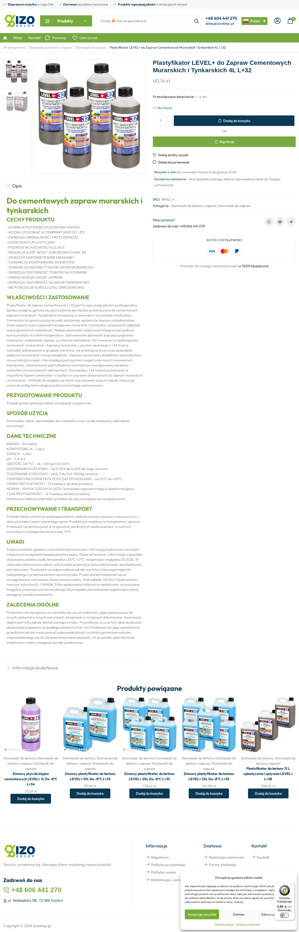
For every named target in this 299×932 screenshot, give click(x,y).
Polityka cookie (163, 872)
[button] (277, 21)
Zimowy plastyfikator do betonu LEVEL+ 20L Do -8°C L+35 (149, 776)
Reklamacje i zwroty (167, 879)
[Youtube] (280, 222)
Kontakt (263, 857)
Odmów (238, 914)
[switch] (284, 915)
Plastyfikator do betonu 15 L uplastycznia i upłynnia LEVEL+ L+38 (268, 773)
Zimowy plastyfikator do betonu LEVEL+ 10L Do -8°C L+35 (90, 776)
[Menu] (292, 885)
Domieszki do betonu (20, 758)
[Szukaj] (196, 21)
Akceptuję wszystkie (202, 914)
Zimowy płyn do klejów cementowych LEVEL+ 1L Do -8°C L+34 (30, 778)
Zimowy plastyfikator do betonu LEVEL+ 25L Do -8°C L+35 (209, 776)
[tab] (74, 186)
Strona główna (14, 47)
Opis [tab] (17, 186)
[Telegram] (291, 222)
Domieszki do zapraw (91, 47)
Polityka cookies (224, 924)
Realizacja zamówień (226, 857)
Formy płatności (222, 864)
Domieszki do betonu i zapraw (50, 47)
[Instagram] (269, 222)
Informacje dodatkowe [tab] (35, 667)
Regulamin (160, 857)
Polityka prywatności (248, 924)
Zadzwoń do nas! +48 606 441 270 (179, 226)
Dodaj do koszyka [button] (50, 723)
